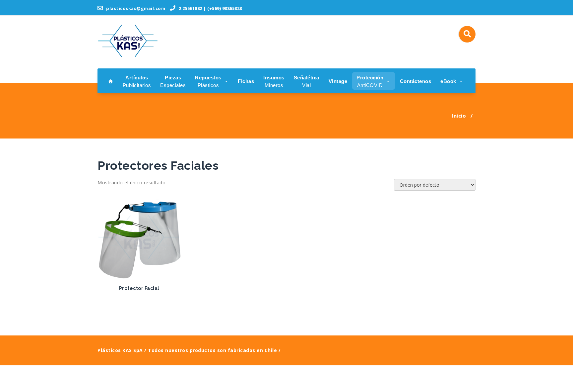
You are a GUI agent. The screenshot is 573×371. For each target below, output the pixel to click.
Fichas (246, 81)
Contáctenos (415, 81)
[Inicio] (110, 81)
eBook (448, 81)
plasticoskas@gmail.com (135, 8)
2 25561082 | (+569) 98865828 (209, 8)
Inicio (459, 115)
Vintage (338, 81)
